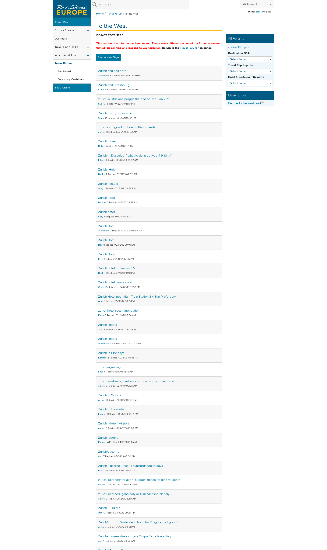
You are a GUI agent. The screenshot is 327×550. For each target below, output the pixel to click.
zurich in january (109, 367)
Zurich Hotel (106, 226)
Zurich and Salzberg (112, 71)
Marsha (102, 202)
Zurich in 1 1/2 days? (111, 353)
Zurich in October (110, 395)
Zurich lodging (108, 438)
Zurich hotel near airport (115, 282)
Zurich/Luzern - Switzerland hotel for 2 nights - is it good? (138, 522)
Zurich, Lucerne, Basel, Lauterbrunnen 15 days (130, 466)
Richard (102, 442)
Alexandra (103, 230)
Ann (100, 301)
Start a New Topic (109, 57)
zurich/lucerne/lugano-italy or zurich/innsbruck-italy (133, 494)
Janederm (103, 75)
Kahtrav (102, 357)
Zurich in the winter (111, 409)
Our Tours (61, 38)
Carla (101, 117)
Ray (100, 244)
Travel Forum (114, 14)
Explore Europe (64, 30)
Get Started (64, 71)
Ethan (101, 160)
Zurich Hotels (107, 325)
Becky (101, 174)
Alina (101, 526)
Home (100, 14)
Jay (100, 540)
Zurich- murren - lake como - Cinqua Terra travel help (135, 536)
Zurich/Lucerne (108, 452)
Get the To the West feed (245, 103)
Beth (100, 470)
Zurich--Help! (107, 170)
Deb (100, 146)
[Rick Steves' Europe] (72, 9)
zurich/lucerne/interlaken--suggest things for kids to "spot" (139, 480)
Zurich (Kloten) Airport (113, 423)
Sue (100, 103)
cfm (100, 456)
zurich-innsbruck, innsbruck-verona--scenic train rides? (136, 381)
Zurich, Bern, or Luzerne (115, 113)
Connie (102, 89)
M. (99, 259)
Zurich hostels (108, 184)
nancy (101, 428)
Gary (100, 216)
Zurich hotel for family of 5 (116, 268)
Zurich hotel (106, 198)
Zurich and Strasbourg (113, 85)
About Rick (61, 22)
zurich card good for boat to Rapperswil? (126, 127)
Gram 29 (103, 287)
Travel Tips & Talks (66, 47)
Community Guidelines (71, 79)
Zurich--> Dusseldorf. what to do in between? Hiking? (135, 156)
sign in (259, 11)
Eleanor (102, 414)
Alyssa (101, 400)
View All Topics (240, 47)
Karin (101, 315)
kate (100, 371)
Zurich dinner (107, 141)
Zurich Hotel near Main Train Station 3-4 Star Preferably (137, 297)
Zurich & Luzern (109, 508)
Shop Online (62, 87)
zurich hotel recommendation (118, 311)
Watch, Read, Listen (66, 55)
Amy (100, 188)
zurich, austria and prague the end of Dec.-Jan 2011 (134, 99)
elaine (101, 131)
